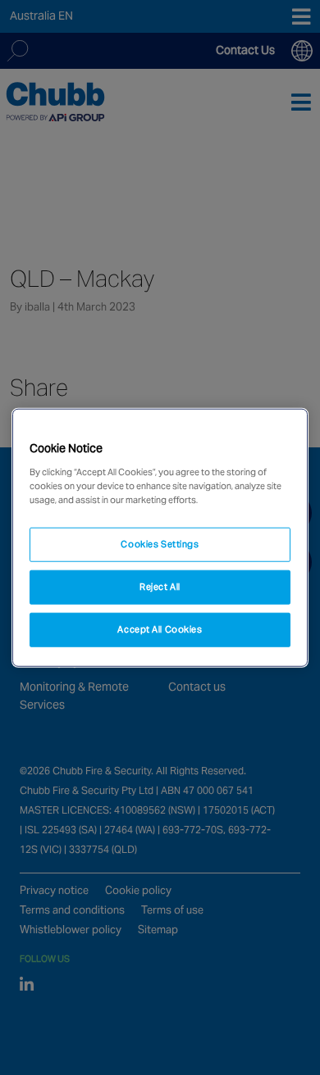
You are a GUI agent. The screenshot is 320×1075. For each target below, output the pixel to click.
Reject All (160, 586)
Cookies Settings (160, 544)
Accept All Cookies (159, 628)
